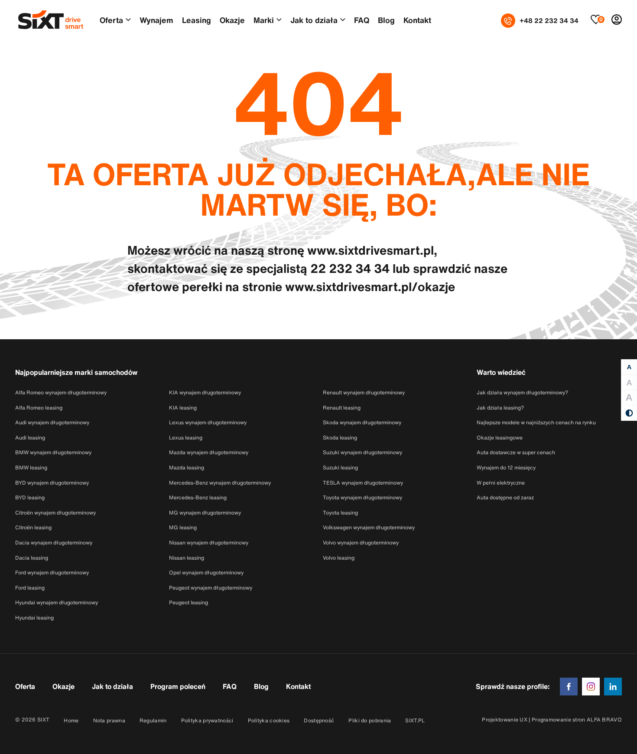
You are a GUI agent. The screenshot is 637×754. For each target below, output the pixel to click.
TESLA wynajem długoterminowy (363, 482)
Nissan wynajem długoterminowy (208, 542)
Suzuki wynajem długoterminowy (362, 452)
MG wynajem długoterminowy (205, 512)
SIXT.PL (415, 720)
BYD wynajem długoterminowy (52, 482)
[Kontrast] (629, 412)
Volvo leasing (338, 557)
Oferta (111, 20)
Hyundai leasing (34, 617)
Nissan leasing (186, 557)
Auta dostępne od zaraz (505, 497)
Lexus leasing (185, 437)
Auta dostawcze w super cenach (516, 452)
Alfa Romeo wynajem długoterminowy (61, 392)
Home (71, 720)
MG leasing (183, 527)
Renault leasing (342, 407)
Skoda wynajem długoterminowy (362, 422)
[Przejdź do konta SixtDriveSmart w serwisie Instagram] (591, 685)
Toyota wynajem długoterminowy (362, 497)
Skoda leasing (340, 437)
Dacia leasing (31, 557)
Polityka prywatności (207, 720)
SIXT (43, 719)
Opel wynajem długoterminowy (206, 572)
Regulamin (153, 720)
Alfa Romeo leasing (38, 407)
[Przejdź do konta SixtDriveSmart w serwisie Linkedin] (613, 685)
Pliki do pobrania (369, 720)
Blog (386, 20)
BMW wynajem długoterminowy (53, 452)
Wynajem (156, 20)
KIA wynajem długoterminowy (205, 392)
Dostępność (319, 720)
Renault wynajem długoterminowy (364, 392)
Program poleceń (177, 686)
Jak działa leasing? (500, 407)
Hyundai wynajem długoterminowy (56, 602)
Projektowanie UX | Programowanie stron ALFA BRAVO (552, 719)
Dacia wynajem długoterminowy (53, 542)
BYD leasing (30, 497)
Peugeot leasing (188, 602)
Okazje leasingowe (500, 437)
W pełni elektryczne (501, 482)
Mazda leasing (186, 467)
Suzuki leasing (340, 467)
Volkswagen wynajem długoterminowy (369, 527)
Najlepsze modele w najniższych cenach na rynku (536, 422)
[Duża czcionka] (629, 382)
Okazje (232, 20)
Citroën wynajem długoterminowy (55, 512)
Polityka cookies (269, 720)
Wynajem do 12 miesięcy (506, 467)
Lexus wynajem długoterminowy (208, 422)
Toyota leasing (340, 512)
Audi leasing (30, 437)
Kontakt (417, 20)
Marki (264, 20)
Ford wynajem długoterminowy (52, 572)
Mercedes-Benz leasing (198, 497)
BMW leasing (31, 467)
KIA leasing (183, 407)
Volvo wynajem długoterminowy (361, 542)
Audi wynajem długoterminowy (52, 422)
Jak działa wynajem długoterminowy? (522, 392)
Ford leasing (30, 587)
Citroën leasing (33, 527)
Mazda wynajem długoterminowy (208, 452)
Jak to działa (314, 20)
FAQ (361, 20)
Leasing (196, 20)
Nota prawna (109, 720)
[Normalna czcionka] (629, 367)
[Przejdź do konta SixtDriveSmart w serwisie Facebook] (569, 685)
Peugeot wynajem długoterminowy (210, 587)
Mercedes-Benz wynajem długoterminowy (220, 482)
